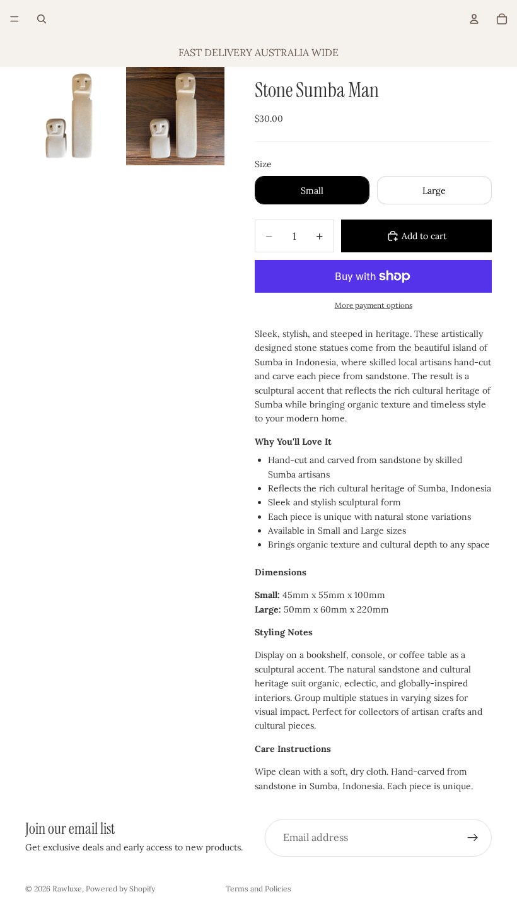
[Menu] (14, 18)
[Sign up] (473, 838)
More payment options (373, 305)
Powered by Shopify (120, 888)
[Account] (474, 19)
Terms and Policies (258, 888)
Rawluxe (67, 888)
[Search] (41, 19)
